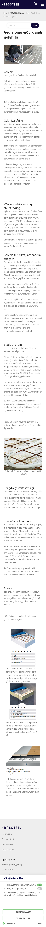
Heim (5, 13)
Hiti (27, 13)
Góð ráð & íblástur (17, 13)
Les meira (10, 923)
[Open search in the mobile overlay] (23, 25)
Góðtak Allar (23, 918)
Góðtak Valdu (23, 912)
